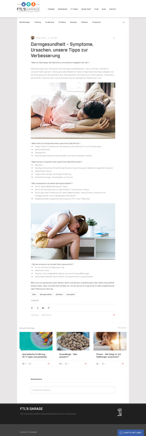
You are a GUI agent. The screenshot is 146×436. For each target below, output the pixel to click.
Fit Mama (62, 22)
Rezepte (73, 22)
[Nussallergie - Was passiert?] (73, 341)
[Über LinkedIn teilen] (43, 308)
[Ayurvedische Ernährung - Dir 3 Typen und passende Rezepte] (36, 341)
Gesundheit (71, 294)
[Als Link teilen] (49, 308)
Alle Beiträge (24, 22)
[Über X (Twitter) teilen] (37, 308)
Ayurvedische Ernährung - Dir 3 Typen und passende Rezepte (34, 355)
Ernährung (49, 22)
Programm (96, 22)
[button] (124, 22)
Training (37, 22)
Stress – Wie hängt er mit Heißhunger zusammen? (108, 355)
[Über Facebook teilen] (32, 308)
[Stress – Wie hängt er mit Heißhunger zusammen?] (110, 341)
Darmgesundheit (46, 294)
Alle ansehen (122, 328)
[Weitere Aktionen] (113, 37)
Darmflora (59, 294)
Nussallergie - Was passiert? (68, 355)
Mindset (84, 22)
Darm (34, 294)
